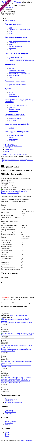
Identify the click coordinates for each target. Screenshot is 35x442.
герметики (12, 107)
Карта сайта (9, 423)
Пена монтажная (14, 109)
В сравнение (13, 187)
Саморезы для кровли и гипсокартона (21, 61)
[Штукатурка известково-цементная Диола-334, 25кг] (17, 161)
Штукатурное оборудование (16, 132)
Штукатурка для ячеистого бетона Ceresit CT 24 (16, 335)
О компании (9, 401)
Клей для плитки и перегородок (19, 41)
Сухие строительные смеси (16, 37)
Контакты (8, 432)
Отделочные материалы (15, 115)
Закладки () (9, 413)
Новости (7, 434)
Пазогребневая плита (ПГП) (17, 124)
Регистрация (9, 410)
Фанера (11, 33)
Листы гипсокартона (15, 57)
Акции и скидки (10, 421)
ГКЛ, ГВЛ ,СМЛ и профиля (16, 53)
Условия (7, 424)
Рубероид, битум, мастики (17, 85)
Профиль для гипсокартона (18, 59)
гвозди (11, 92)
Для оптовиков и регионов (13, 402)
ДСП (10, 31)
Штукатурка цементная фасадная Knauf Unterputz (17, 322)
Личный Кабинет (10, 412)
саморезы (12, 94)
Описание (4, 191)
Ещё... (11, 49)
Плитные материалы (13, 24)
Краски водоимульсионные (18, 105)
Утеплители (10, 64)
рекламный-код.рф (27, 440)
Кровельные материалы (15, 81)
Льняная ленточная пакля (17, 72)
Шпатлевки (12, 48)
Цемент (11, 44)
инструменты (13, 139)
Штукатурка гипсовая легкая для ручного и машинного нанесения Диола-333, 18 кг (15, 381)
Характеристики (13, 191)
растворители (13, 111)
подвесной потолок (15, 118)
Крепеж (8, 88)
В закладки (4, 187)
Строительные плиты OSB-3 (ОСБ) (20, 29)
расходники (12, 140)
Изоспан (11, 68)
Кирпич (11, 128)
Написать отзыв (25, 189)
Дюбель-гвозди (14, 96)
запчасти (11, 137)
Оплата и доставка (11, 399)
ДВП (10, 28)
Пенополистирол (14, 75)
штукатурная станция (16, 135)
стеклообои (12, 120)
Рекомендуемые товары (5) (10, 193)
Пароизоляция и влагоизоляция (19, 73)
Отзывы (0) (23, 191)
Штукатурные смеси (15, 46)
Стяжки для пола (14, 42)
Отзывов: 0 (14, 189)
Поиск (7, 436)
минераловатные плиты (16, 70)
